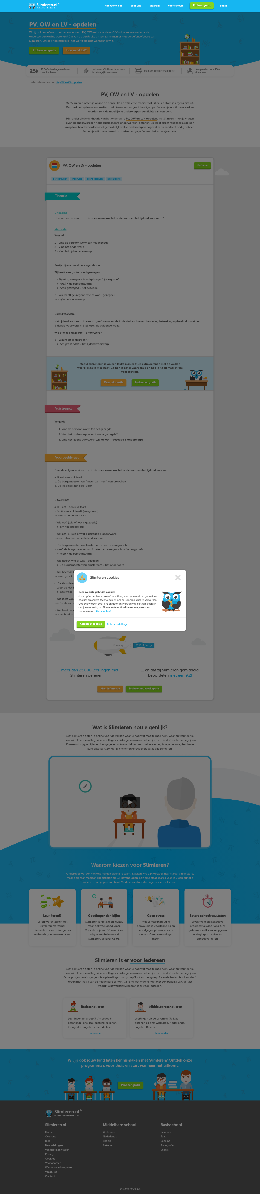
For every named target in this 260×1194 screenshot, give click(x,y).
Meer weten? (103, 611)
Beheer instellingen (118, 624)
